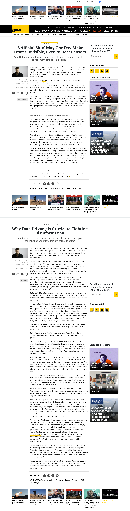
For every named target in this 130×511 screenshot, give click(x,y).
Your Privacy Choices (90, 1)
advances (39, 67)
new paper (35, 389)
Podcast (71, 27)
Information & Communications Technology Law (59, 351)
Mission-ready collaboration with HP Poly (102, 121)
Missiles (35, 35)
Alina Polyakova (53, 402)
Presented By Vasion (97, 100)
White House (64, 35)
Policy (45, 31)
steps (58, 266)
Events (114, 31)
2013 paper (72, 277)
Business (55, 31)
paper (44, 80)
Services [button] (84, 31)
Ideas (106, 31)
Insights (81, 27)
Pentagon (45, 35)
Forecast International (105, 27)
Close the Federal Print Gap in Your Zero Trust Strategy (103, 97)
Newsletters (60, 27)
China (84, 35)
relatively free (55, 269)
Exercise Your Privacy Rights (111, 1)
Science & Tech (69, 31)
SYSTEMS (97, 31)
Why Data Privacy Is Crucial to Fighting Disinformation (61, 188)
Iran (54, 35)
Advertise (90, 27)
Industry (25, 35)
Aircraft (76, 35)
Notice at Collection (75, 1)
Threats (35, 31)
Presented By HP (96, 124)
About (50, 27)
